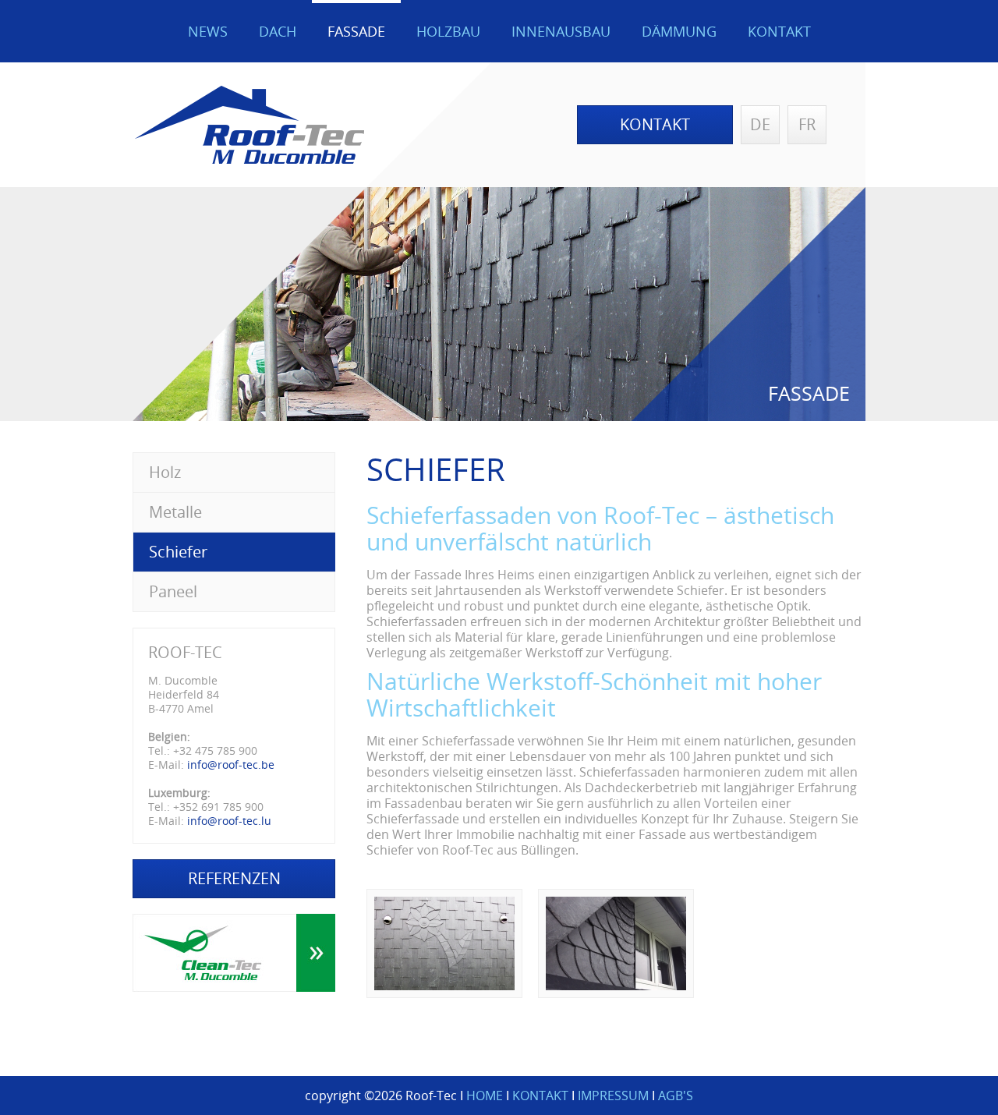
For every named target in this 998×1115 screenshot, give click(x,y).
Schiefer (178, 551)
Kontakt (779, 31)
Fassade (356, 31)
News (208, 31)
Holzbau (448, 31)
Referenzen (234, 878)
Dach (277, 31)
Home (484, 1095)
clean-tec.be (234, 953)
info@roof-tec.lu (229, 820)
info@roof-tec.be (230, 764)
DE (760, 124)
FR (807, 124)
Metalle (175, 511)
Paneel (173, 591)
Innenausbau (560, 31)
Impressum (613, 1095)
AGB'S (675, 1095)
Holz (165, 472)
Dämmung (679, 31)
